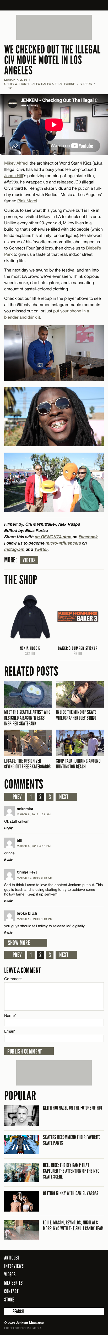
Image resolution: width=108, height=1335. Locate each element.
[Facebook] (71, 1299)
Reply (8, 828)
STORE (9, 1299)
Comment (13, 978)
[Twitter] (78, 1299)
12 (8, 88)
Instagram (14, 549)
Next (63, 797)
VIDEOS (86, 83)
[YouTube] (98, 1299)
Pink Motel (27, 200)
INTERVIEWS (14, 1266)
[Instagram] (87, 1299)
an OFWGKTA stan (53, 536)
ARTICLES (11, 1258)
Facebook (88, 536)
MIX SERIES (13, 1283)
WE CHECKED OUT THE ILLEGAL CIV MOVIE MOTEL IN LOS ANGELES (52, 60)
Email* (9, 1031)
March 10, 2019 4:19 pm (34, 918)
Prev (17, 797)
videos (29, 560)
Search (8, 1311)
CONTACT (11, 1291)
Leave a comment (22, 970)
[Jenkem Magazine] (54, 5)
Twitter (41, 549)
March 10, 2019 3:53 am (34, 877)
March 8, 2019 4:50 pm (34, 846)
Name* (10, 1015)
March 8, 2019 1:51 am (34, 814)
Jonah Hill (13, 175)
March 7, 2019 (15, 79)
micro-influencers (63, 542)
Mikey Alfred (16, 163)
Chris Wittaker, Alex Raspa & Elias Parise (39, 83)
